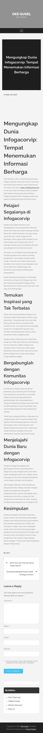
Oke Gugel (21, 14)
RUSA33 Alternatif (15, 705)
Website (7, 649)
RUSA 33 (11, 709)
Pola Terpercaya (14, 697)
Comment (8, 601)
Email (6, 637)
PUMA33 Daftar (14, 701)
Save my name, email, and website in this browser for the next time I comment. (21, 662)
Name (7, 626)
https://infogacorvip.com (29, 188)
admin (8, 553)
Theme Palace (31, 729)
